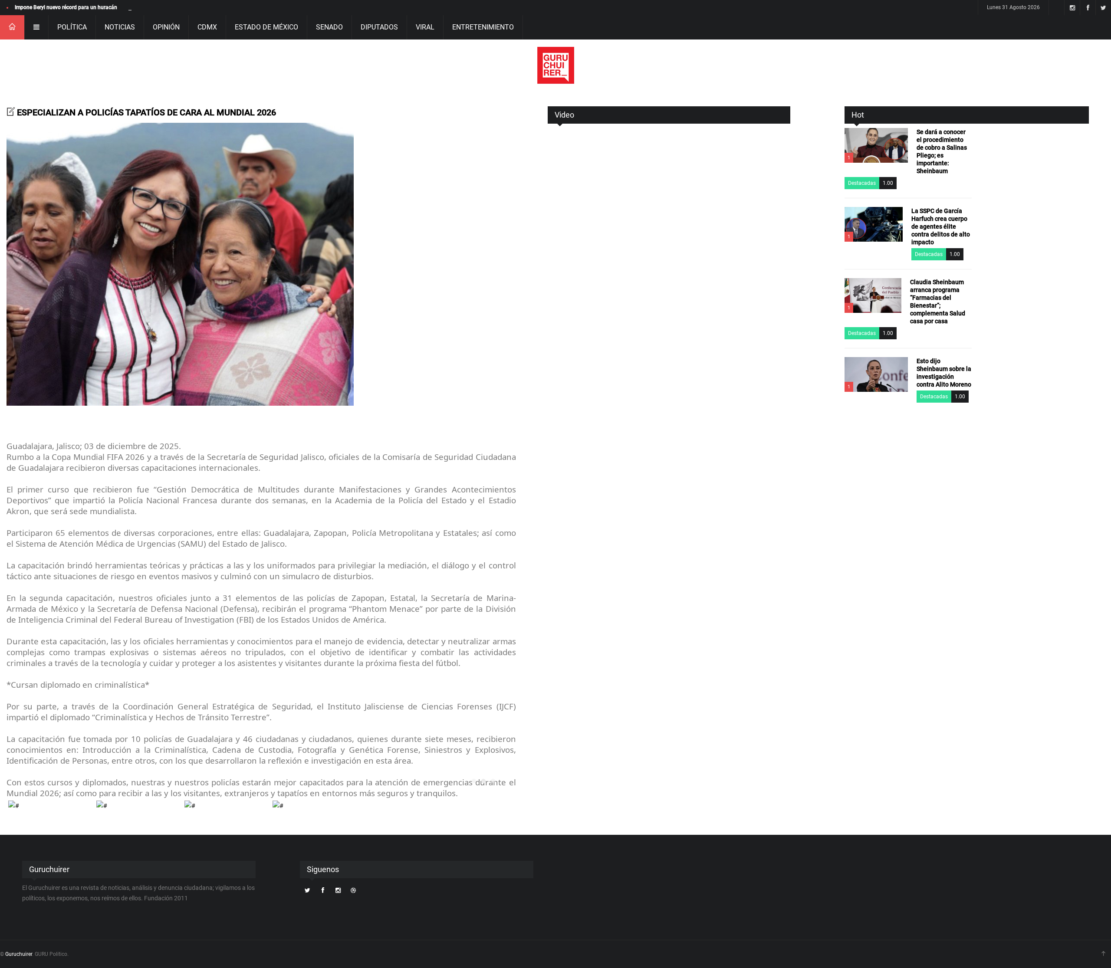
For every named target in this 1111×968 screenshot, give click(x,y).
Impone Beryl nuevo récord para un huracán (66, 7)
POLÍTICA (72, 27)
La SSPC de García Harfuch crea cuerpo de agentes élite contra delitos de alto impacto (940, 226)
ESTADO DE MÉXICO (266, 27)
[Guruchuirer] (555, 65)
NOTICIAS (120, 27)
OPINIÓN (166, 27)
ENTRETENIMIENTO (483, 27)
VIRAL (425, 27)
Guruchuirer (18, 954)
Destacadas (862, 183)
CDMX (207, 27)
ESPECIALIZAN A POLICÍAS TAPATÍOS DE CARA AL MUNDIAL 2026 (146, 112)
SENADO (329, 27)
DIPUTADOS (379, 27)
